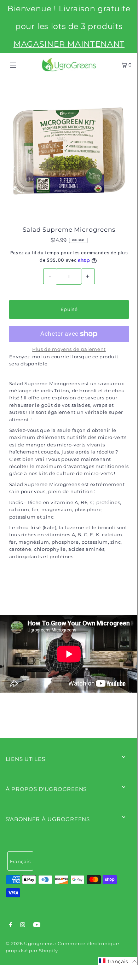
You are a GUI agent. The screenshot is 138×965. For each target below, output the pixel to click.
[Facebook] (10, 925)
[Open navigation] (22, 64)
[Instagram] (22, 925)
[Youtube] (36, 925)
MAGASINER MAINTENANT (69, 44)
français (20, 861)
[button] (118, 961)
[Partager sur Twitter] (68, 590)
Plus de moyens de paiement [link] (69, 349)
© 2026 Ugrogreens (30, 943)
